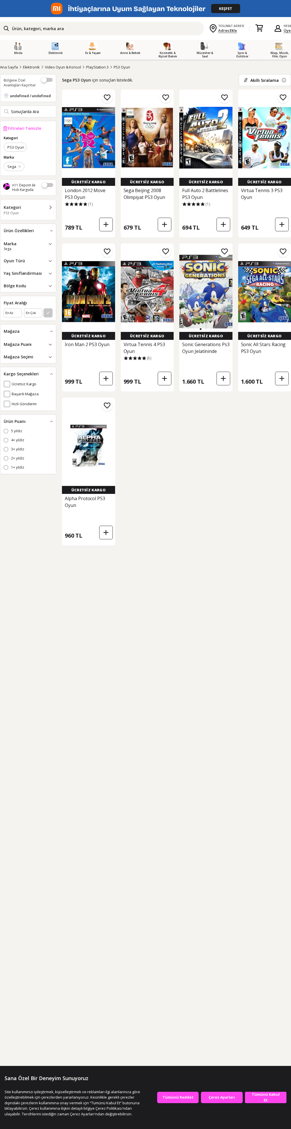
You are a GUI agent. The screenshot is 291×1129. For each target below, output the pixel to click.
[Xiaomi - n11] (145, 8)
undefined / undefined (30, 95)
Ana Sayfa (9, 67)
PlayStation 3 (97, 67)
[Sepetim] (259, 28)
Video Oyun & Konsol (63, 67)
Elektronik (31, 67)
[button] (200, 329)
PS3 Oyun (122, 67)
